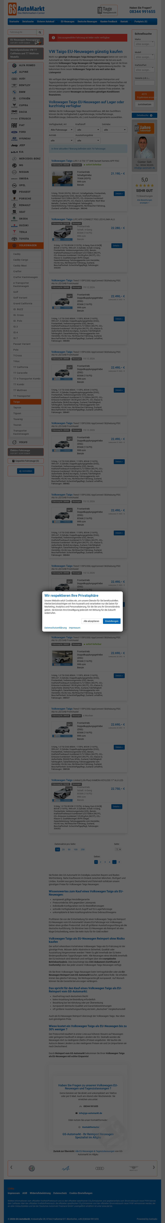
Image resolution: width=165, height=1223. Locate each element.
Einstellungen (111, 621)
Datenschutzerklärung (55, 627)
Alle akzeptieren (91, 621)
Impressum (74, 627)
